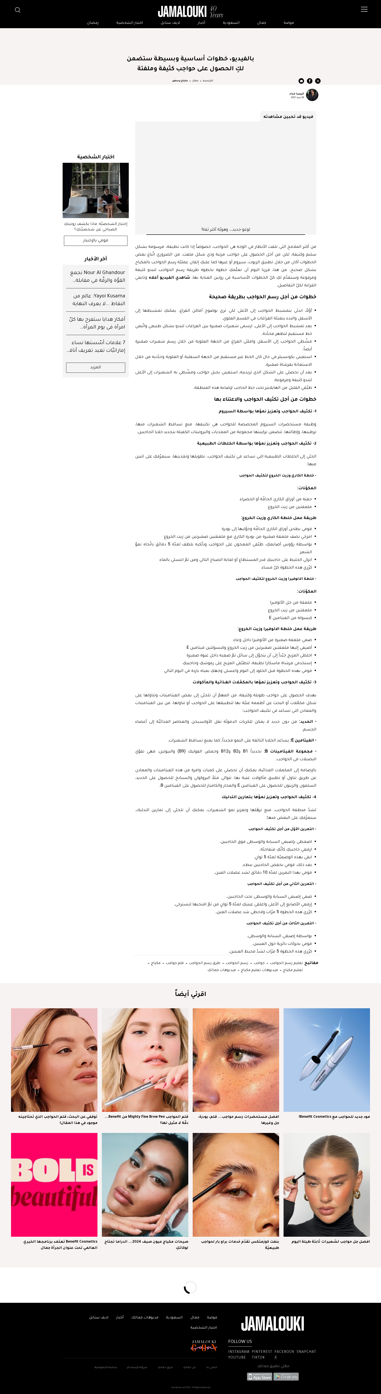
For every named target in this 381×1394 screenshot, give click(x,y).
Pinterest (262, 1352)
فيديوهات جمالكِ (221, 969)
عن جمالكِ (189, 1367)
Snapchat (306, 1352)
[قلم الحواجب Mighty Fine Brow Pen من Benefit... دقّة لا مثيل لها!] (145, 1060)
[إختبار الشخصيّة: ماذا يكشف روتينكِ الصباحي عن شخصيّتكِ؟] (96, 190)
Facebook (284, 1352)
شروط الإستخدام (136, 1367)
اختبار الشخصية (129, 23)
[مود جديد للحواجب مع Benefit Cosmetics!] (327, 1060)
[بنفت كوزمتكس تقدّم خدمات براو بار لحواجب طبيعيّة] (236, 1184)
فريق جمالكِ (165, 1367)
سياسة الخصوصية (106, 1367)
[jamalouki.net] (190, 11)
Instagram (239, 1352)
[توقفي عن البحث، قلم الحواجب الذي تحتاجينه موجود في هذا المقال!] (54, 1060)
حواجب (259, 962)
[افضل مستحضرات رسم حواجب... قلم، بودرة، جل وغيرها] (236, 1060)
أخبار (201, 23)
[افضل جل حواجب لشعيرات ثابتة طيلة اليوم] (327, 1184)
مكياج (155, 962)
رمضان (93, 23)
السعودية (231, 23)
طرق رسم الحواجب (204, 962)
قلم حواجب (174, 962)
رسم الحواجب (236, 962)
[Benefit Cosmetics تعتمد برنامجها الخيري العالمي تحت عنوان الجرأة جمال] (54, 1184)
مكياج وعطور (180, 81)
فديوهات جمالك (144, 1318)
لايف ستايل (170, 23)
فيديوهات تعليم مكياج (259, 969)
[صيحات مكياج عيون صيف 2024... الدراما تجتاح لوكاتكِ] (145, 1184)
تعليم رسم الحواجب (286, 962)
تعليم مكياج (292, 969)
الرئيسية (208, 81)
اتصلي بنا (211, 1367)
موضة (289, 23)
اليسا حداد (296, 93)
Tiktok (258, 1358)
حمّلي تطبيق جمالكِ (273, 1366)
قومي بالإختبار (95, 241)
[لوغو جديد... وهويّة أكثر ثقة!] (225, 173)
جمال (261, 23)
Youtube (237, 1358)
